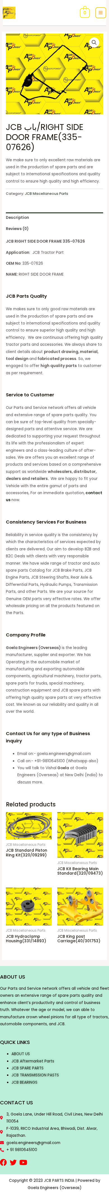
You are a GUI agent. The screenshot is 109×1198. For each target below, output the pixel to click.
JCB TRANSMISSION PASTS (35, 1075)
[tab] (54, 217)
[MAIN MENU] (100, 12)
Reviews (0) (17, 228)
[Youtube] (23, 1162)
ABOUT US (20, 1054)
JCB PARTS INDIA (59, 1180)
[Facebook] (3, 1162)
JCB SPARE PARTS (27, 1068)
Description (17, 217)
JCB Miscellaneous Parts (46, 193)
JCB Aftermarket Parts (32, 1061)
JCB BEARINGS (24, 1082)
